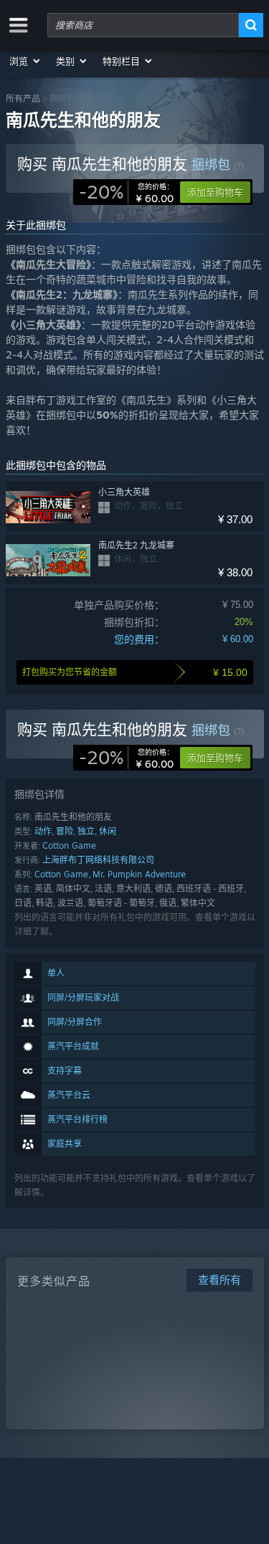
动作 (43, 831)
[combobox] (143, 25)
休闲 (107, 831)
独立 (86, 831)
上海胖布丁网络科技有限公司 (98, 859)
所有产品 (23, 98)
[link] (126, 192)
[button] (25, 60)
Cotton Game (69, 845)
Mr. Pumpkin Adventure (139, 874)
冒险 (64, 831)
